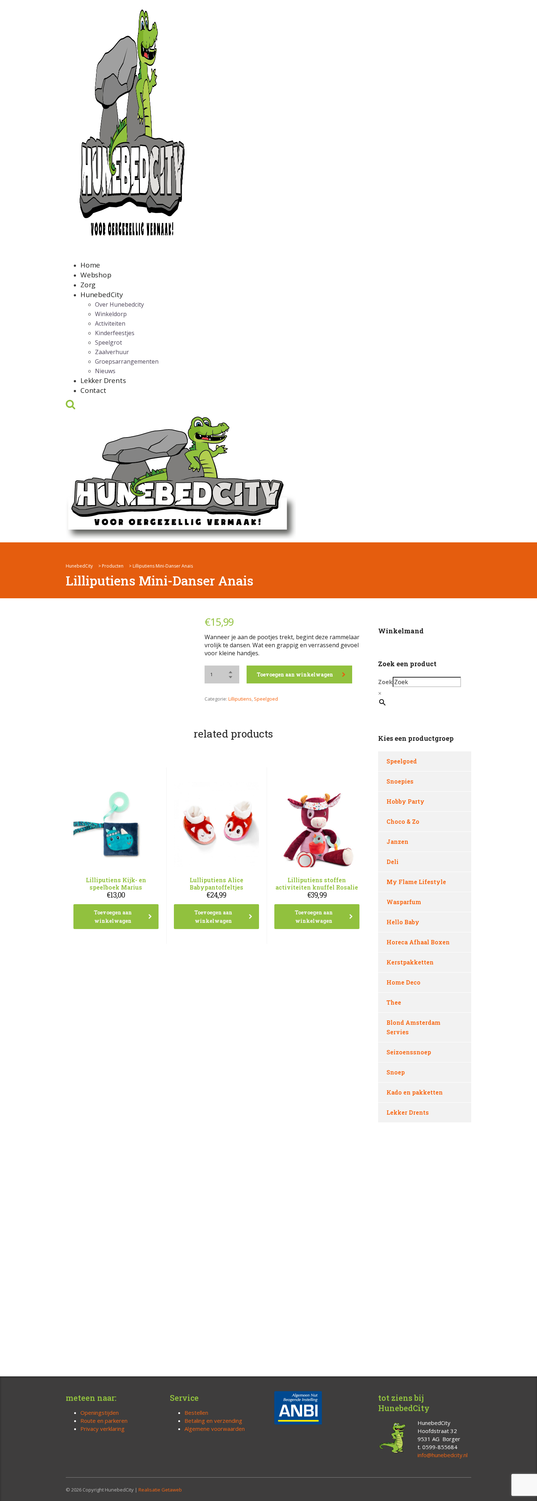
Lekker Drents (103, 380)
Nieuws (105, 371)
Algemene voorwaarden (214, 1428)
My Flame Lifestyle (416, 882)
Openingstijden (99, 1412)
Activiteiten (110, 323)
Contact (93, 390)
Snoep (395, 1072)
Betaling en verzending (213, 1420)
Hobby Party (405, 801)
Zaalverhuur (112, 352)
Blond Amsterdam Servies (413, 1027)
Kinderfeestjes (114, 333)
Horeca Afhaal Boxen (418, 942)
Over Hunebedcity (119, 304)
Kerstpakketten (410, 962)
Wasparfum (403, 902)
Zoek (385, 682)
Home (90, 265)
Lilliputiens (240, 698)
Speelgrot (108, 342)
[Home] (181, 476)
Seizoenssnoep (408, 1052)
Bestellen (196, 1412)
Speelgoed (266, 698)
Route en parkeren (103, 1420)
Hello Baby (402, 922)
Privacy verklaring (102, 1428)
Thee (393, 1002)
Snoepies (400, 781)
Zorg (87, 284)
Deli (392, 861)
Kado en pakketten (414, 1092)
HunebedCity (101, 294)
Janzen (397, 841)
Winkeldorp (111, 314)
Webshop (95, 275)
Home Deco (403, 982)
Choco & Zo (402, 821)
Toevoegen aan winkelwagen (295, 674)
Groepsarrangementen (127, 361)
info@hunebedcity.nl (443, 1455)
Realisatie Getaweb (160, 1489)
